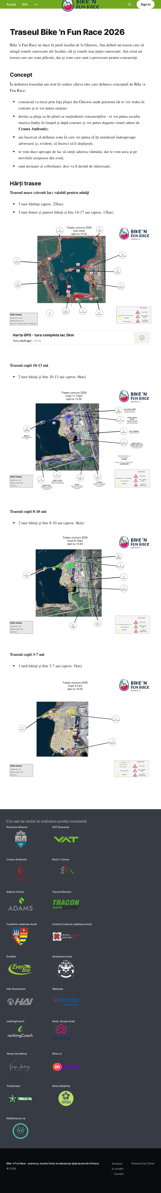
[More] (36, 4)
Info (25, 4)
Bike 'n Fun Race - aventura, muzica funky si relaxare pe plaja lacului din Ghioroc (52, 1163)
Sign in (146, 4)
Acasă (11, 4)
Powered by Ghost (143, 1163)
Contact (119, 1173)
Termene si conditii (117, 1166)
